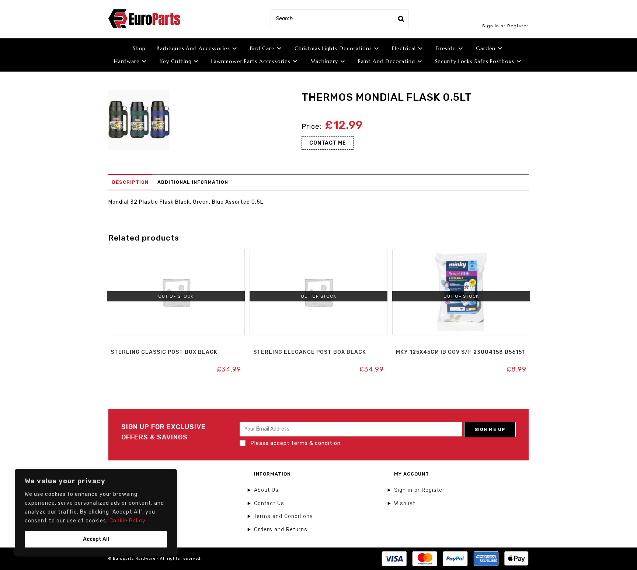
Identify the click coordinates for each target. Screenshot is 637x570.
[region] (96, 512)
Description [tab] (130, 182)
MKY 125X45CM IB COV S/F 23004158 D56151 (460, 352)
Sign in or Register (505, 25)
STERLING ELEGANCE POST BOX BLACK (309, 352)
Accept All (96, 539)
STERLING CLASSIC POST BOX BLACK (164, 352)
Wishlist (404, 503)
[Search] (401, 19)
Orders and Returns (280, 529)
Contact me (327, 143)
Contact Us (269, 503)
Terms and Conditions (283, 516)
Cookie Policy (127, 521)
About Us (266, 490)
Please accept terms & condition (295, 443)
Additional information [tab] (192, 182)
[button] (176, 256)
